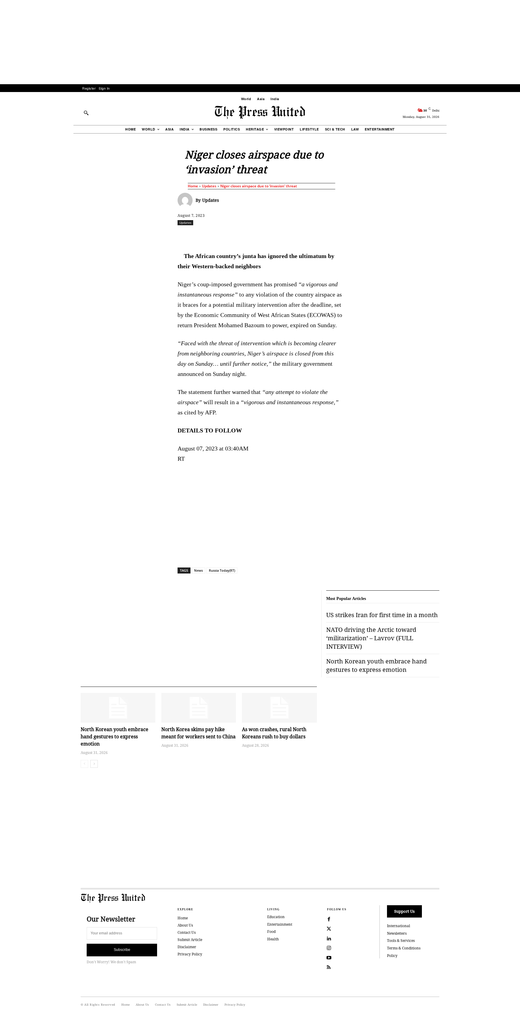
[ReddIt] (248, 236)
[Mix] (345, 236)
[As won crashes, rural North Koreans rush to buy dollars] (279, 708)
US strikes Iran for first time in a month (382, 615)
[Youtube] (329, 958)
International (398, 925)
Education (276, 916)
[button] (86, 112)
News (198, 570)
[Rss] (329, 967)
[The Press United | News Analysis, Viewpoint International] (260, 112)
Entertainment (279, 924)
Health (273, 939)
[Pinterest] (289, 236)
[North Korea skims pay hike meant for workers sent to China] (198, 708)
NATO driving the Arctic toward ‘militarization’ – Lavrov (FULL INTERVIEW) (371, 638)
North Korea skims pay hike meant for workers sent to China (198, 733)
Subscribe (122, 950)
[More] (455, 236)
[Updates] (187, 200)
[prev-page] (84, 764)
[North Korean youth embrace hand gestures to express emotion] (118, 708)
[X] (234, 236)
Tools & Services (401, 940)
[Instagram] (329, 948)
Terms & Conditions (403, 948)
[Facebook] (220, 236)
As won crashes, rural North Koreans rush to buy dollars (274, 733)
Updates (209, 186)
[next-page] (94, 764)
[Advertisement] (260, 42)
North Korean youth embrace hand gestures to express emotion (114, 736)
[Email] (303, 236)
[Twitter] (329, 929)
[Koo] (441, 236)
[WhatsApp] (261, 236)
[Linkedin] (275, 236)
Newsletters (397, 933)
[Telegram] (331, 236)
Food (271, 931)
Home (193, 186)
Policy (392, 955)
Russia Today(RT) (222, 570)
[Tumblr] (317, 236)
